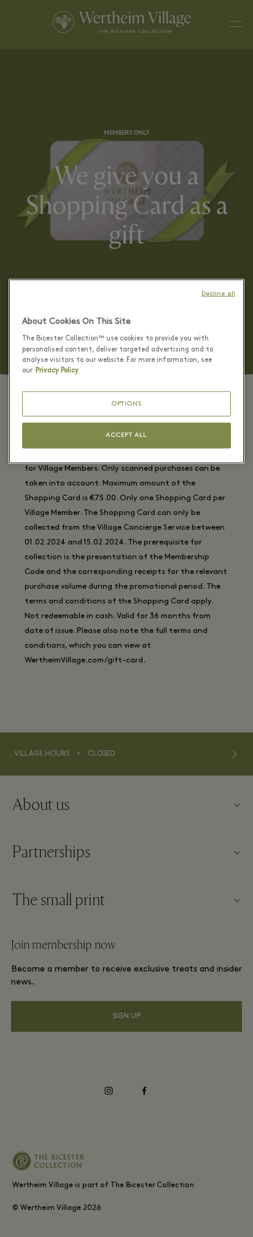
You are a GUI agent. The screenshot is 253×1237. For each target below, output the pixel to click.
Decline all (218, 294)
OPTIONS (126, 403)
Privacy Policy (57, 370)
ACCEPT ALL (126, 435)
